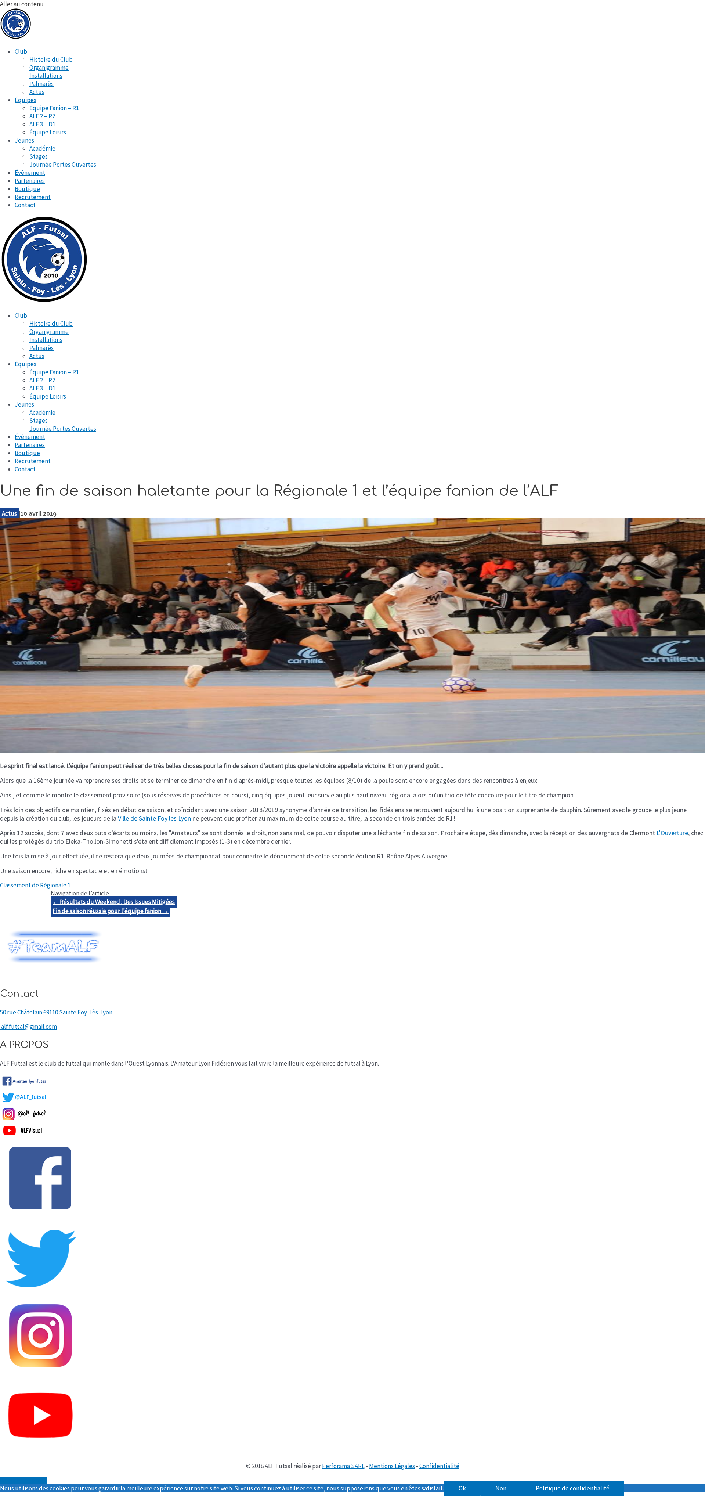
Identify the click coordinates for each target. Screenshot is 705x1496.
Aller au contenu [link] (22, 4)
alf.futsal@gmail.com (29, 1027)
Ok (462, 1488)
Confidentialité (439, 1466)
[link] (21, 51)
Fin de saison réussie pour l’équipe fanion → (111, 911)
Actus (9, 513)
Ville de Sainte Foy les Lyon (154, 818)
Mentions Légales (392, 1466)
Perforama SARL (343, 1466)
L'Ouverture (672, 833)
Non (500, 1488)
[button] (35, 885)
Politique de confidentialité (573, 1488)
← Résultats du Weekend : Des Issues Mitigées (114, 902)
